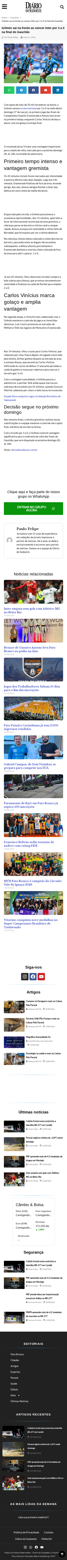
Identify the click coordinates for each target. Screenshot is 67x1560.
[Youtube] (41, 976)
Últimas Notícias (19, 1401)
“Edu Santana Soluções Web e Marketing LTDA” (33, 1556)
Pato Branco (17, 1354)
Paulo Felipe (33, 1129)
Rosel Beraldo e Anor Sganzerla (40, 1041)
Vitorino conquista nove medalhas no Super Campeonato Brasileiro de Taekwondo (31, 923)
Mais (13, 1395)
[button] (62, 7)
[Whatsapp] (30, 1547)
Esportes (15, 17)
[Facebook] (33, 976)
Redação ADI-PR (34, 1009)
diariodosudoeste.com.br (24, 449)
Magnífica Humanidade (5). (38, 1037)
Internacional (29, 108)
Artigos (15, 1365)
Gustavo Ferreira (35, 1302)
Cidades (15, 1360)
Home (4, 17)
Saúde (14, 1383)
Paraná (14, 1377)
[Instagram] (24, 976)
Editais (14, 1389)
